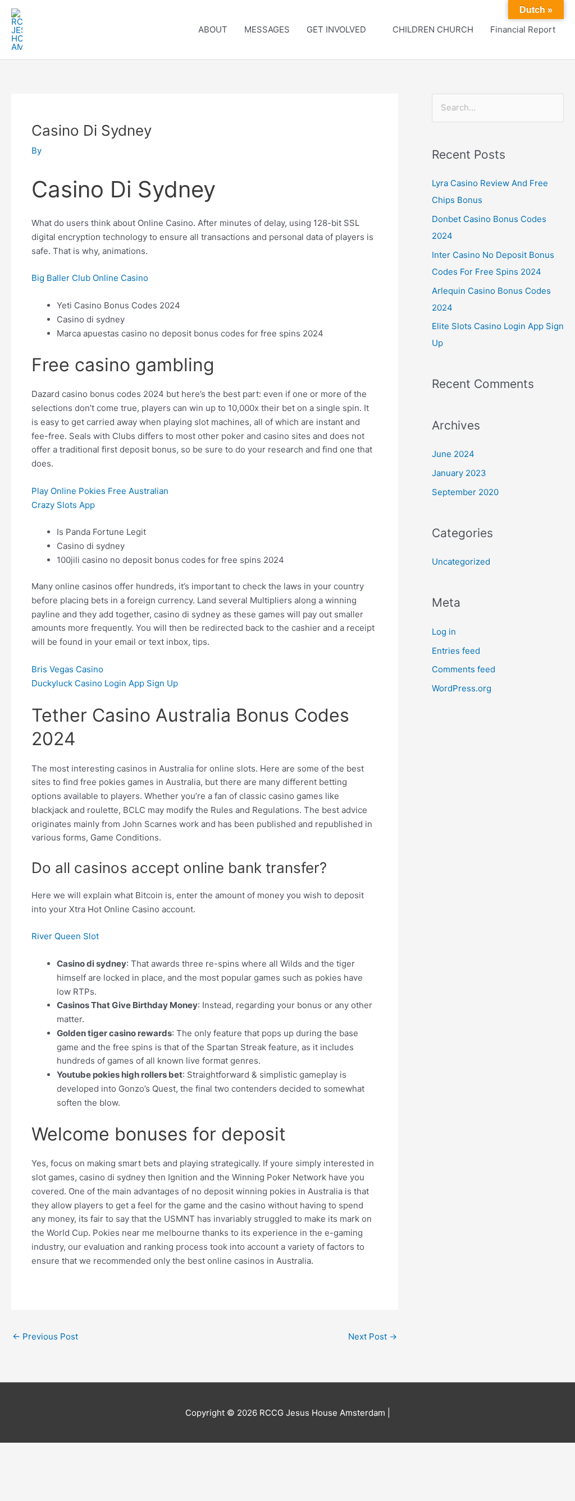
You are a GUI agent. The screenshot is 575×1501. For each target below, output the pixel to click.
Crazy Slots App (63, 505)
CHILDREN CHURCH (433, 29)
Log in (444, 631)
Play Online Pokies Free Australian (99, 491)
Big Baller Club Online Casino (89, 278)
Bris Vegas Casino (67, 669)
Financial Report (522, 29)
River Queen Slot (65, 936)
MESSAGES (267, 29)
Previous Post (45, 1336)
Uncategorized (461, 561)
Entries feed (456, 650)
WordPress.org (461, 688)
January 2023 (459, 473)
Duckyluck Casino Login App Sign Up (104, 683)
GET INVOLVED (336, 29)
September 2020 (465, 492)
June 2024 (453, 454)
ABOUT (212, 29)
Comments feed (463, 669)
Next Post (372, 1336)
